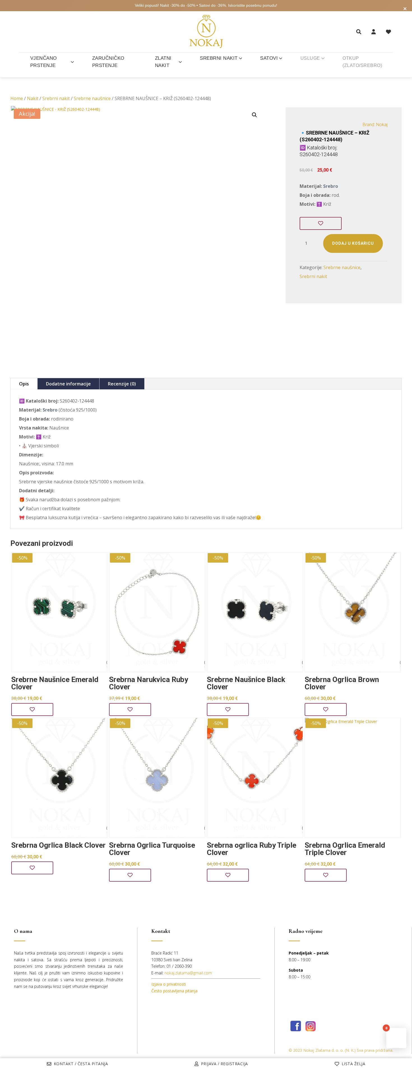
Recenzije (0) (122, 384)
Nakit (32, 98)
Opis (24, 384)
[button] (254, 115)
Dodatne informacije (68, 384)
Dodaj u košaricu (353, 243)
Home (16, 98)
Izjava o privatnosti (168, 984)
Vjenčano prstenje (43, 62)
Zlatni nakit (163, 62)
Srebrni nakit (219, 58)
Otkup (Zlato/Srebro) (362, 62)
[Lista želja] (388, 31)
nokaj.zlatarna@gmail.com (188, 973)
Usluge (310, 58)
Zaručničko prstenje (108, 62)
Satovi (269, 58)
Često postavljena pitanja (174, 990)
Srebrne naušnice (92, 98)
